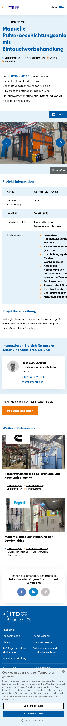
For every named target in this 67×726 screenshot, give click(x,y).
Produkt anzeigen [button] (20, 411)
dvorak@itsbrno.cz (32, 382)
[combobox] (63, 671)
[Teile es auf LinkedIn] (33, 592)
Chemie (6, 642)
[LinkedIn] (14, 619)
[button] (6, 142)
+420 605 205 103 (33, 377)
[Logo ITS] (10, 7)
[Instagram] (28, 619)
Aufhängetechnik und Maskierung (14, 650)
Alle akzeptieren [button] (33, 713)
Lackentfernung (43, 642)
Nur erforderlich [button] (33, 706)
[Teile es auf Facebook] (21, 592)
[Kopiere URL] (45, 592)
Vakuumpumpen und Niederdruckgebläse (45, 650)
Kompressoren (42, 636)
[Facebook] (8, 619)
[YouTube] (21, 619)
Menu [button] (54, 7)
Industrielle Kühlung (14, 658)
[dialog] (33, 697)
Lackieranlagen (11, 636)
